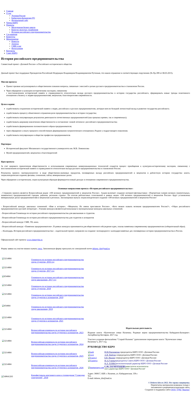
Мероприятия (12, 39)
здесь (40, 248)
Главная (9, 11)
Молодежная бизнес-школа (23, 27)
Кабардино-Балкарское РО (23, 18)
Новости (15, 41)
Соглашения (11, 34)
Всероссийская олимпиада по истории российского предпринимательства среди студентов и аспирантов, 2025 (57, 355)
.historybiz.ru (34, 240)
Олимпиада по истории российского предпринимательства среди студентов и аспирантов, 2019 (57, 296)
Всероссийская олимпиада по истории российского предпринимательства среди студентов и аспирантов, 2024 (57, 343)
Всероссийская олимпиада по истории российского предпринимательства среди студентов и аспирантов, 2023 (57, 331)
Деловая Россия (18, 16)
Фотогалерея (17, 48)
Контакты (10, 51)
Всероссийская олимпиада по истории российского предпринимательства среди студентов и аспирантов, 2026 (57, 366)
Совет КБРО (11, 53)
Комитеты (10, 37)
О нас (8, 13)
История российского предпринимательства (31, 32)
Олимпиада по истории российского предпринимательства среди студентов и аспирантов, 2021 (57, 319)
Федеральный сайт (19, 20)
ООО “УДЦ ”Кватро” (180, 390)
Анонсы (15, 44)
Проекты (10, 25)
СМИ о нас (16, 46)
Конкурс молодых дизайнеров (24, 30)
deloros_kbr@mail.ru (101, 248)
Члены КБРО (12, 23)
